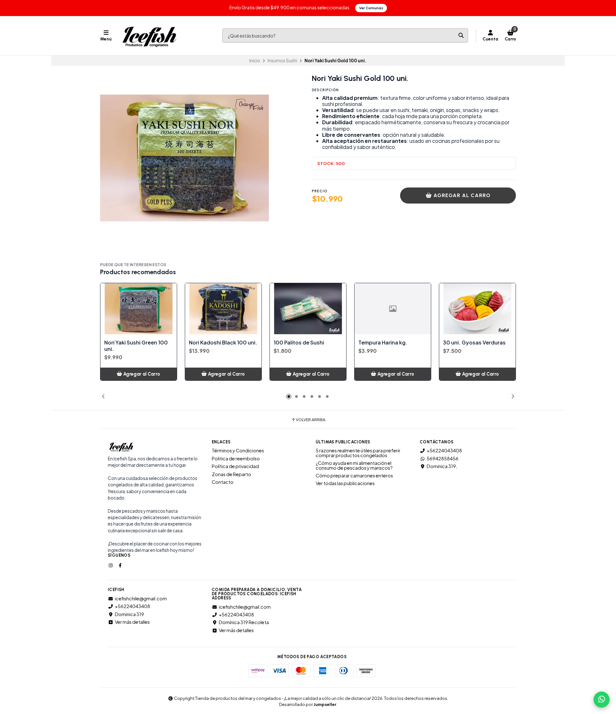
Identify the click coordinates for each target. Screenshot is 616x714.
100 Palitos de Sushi (299, 342)
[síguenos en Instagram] (111, 565)
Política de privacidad (235, 466)
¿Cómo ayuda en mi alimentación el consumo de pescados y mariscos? (354, 465)
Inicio (254, 60)
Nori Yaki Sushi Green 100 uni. (136, 345)
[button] (103, 396)
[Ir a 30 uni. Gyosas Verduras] (477, 308)
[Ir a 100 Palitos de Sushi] (308, 308)
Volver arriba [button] (310, 420)
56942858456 (442, 458)
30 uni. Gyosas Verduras (474, 342)
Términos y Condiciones (238, 450)
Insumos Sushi (282, 60)
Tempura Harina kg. (382, 342)
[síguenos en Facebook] (120, 565)
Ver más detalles (132, 622)
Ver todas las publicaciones (345, 483)
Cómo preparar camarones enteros (354, 475)
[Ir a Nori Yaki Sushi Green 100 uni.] (138, 308)
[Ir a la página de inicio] (149, 35)
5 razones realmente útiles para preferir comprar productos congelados (358, 452)
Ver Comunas (371, 8)
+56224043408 (444, 450)
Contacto (223, 482)
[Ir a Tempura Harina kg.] (393, 308)
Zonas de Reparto (231, 474)
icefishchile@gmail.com (141, 598)
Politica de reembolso (236, 458)
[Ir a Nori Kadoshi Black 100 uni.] (223, 308)
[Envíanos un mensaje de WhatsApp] (602, 700)
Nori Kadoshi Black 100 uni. (223, 342)
